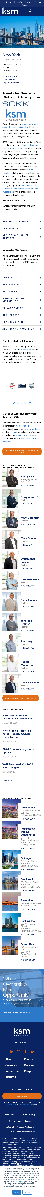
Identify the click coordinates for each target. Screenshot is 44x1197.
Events (8, 2)
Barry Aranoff (29, 497)
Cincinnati (27, 879)
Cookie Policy (15, 1121)
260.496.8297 (29, 934)
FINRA (28, 1141)
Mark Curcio (28, 538)
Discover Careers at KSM (16, 1012)
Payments (18, 2)
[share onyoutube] (32, 1051)
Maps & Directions (10, 83)
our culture (26, 350)
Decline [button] (27, 1192)
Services (11, 1065)
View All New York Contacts (20, 698)
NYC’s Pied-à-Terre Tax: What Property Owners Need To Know (17, 734)
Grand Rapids (29, 944)
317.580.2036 (29, 524)
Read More (8, 780)
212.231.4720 (28, 586)
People (28, 1071)
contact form (33, 429)
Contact (38, 2)
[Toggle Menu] (39, 11)
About (9, 1059)
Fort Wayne (28, 921)
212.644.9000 (10, 76)
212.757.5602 (28, 569)
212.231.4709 (28, 689)
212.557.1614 (28, 545)
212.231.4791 (28, 672)
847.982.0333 (29, 869)
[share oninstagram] (18, 1051)
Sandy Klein (28, 476)
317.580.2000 (29, 819)
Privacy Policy (19, 1181)
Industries (12, 1071)
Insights (10, 1077)
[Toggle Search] (30, 11)
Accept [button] (16, 1192)
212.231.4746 (28, 607)
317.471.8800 (28, 848)
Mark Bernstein (30, 518)
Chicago (26, 858)
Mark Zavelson (30, 682)
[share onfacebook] (25, 1051)
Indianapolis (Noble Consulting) (28, 832)
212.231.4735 (28, 648)
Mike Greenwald (30, 579)
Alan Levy (27, 641)
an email (13, 432)
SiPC (32, 1141)
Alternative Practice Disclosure (20, 1127)
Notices (27, 1121)
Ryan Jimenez (29, 600)
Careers (29, 1065)
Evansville (27, 900)
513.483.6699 (29, 890)
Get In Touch (22, 1043)
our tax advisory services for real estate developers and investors (20, 188)
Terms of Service (26, 1105)
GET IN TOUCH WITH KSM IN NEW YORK (22, 451)
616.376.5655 (29, 960)
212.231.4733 (28, 504)
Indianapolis (28, 807)
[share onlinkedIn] (11, 1051)
